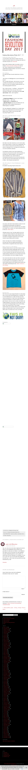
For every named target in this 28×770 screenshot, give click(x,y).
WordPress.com (14, 765)
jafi (14, 6)
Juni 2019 (5, 665)
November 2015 (7, 721)
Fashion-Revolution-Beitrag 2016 (12, 65)
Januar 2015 (6, 734)
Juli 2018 (5, 679)
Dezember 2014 (7, 736)
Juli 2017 (5, 695)
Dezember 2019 (7, 657)
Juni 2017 (5, 696)
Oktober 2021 (6, 629)
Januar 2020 (6, 656)
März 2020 (5, 653)
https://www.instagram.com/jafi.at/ (9, 741)
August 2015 (6, 725)
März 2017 (5, 700)
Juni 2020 (5, 650)
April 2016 (5, 715)
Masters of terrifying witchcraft (9, 622)
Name (22, 588)
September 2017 (7, 692)
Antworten (5, 562)
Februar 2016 (6, 717)
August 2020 (6, 648)
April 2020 (5, 652)
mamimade (14, 61)
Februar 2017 (6, 702)
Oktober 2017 (6, 691)
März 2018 (5, 685)
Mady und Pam (6, 621)
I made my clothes (13, 533)
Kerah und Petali (7, 619)
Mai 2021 (5, 636)
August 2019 (6, 662)
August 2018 (6, 678)
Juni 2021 (5, 635)
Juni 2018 (5, 681)
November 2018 (7, 674)
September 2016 (7, 708)
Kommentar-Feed (7, 755)
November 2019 (7, 658)
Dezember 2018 (7, 673)
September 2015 (7, 724)
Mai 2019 (5, 666)
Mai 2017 (5, 698)
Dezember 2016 (7, 704)
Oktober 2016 (6, 707)
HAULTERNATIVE (6, 533)
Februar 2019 (6, 670)
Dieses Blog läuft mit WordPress (10, 763)
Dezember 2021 (7, 628)
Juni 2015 (5, 728)
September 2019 (7, 661)
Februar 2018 (6, 686)
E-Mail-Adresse (6, 591)
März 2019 (5, 669)
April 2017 (5, 699)
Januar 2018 (6, 687)
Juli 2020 (5, 649)
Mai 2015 (5, 729)
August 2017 (6, 694)
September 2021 (7, 631)
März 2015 (5, 732)
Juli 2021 (5, 633)
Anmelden (5, 752)
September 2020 (7, 646)
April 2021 (5, 637)
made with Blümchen (11, 544)
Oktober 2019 (6, 660)
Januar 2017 (6, 703)
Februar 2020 (6, 654)
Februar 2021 (6, 640)
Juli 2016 (5, 711)
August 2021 (6, 632)
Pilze (4, 623)
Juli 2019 (5, 664)
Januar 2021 (6, 641)
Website (23, 594)
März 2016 (5, 716)
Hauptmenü (14, 24)
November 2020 (7, 644)
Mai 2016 (5, 713)
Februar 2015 (6, 733)
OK (22, 768)
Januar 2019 (6, 671)
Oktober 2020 (6, 645)
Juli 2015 (5, 727)
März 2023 (5, 627)
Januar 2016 (6, 719)
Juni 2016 (5, 712)
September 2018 (7, 677)
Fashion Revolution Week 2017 (13, 532)
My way (14, 530)
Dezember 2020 (7, 643)
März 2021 (5, 639)
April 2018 (5, 683)
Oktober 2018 (6, 675)
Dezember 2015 (7, 720)
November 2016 (7, 706)
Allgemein (11, 530)
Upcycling (8, 535)
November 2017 (7, 690)
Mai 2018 (5, 682)
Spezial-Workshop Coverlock (9, 618)
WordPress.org (6, 756)
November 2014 (7, 737)
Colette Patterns (10, 229)
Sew (17, 530)
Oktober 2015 (6, 723)
